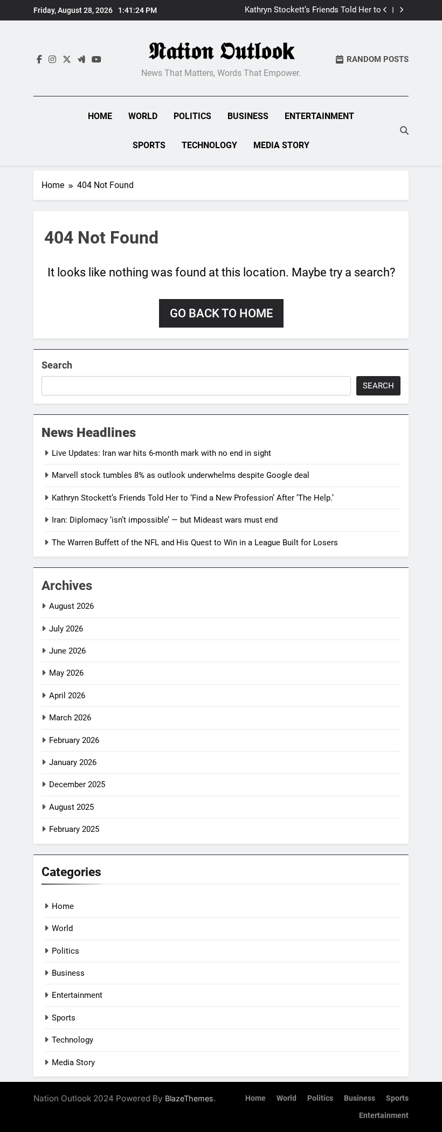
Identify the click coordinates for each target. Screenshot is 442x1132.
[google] (81, 59)
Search (57, 365)
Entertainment (319, 116)
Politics (192, 116)
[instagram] (52, 59)
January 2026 (72, 762)
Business (247, 116)
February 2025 (74, 829)
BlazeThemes (189, 1098)
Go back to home (221, 313)
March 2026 (70, 718)
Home (100, 116)
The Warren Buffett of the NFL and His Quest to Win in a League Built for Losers (195, 542)
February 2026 (74, 740)
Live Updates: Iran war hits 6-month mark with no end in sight (161, 453)
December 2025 (77, 784)
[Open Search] (404, 130)
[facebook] (39, 59)
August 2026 (71, 606)
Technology (209, 145)
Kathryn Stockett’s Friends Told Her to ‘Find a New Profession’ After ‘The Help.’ (309, 10)
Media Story (281, 145)
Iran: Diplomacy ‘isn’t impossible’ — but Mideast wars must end (165, 520)
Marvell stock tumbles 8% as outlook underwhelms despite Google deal (180, 475)
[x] (66, 59)
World (142, 116)
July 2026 (66, 629)
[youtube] (96, 59)
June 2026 (67, 651)
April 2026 (67, 695)
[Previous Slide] (385, 10)
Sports (149, 145)
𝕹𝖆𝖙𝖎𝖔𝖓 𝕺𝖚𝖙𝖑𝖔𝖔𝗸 (221, 50)
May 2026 (66, 673)
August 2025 (71, 807)
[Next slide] (401, 10)
